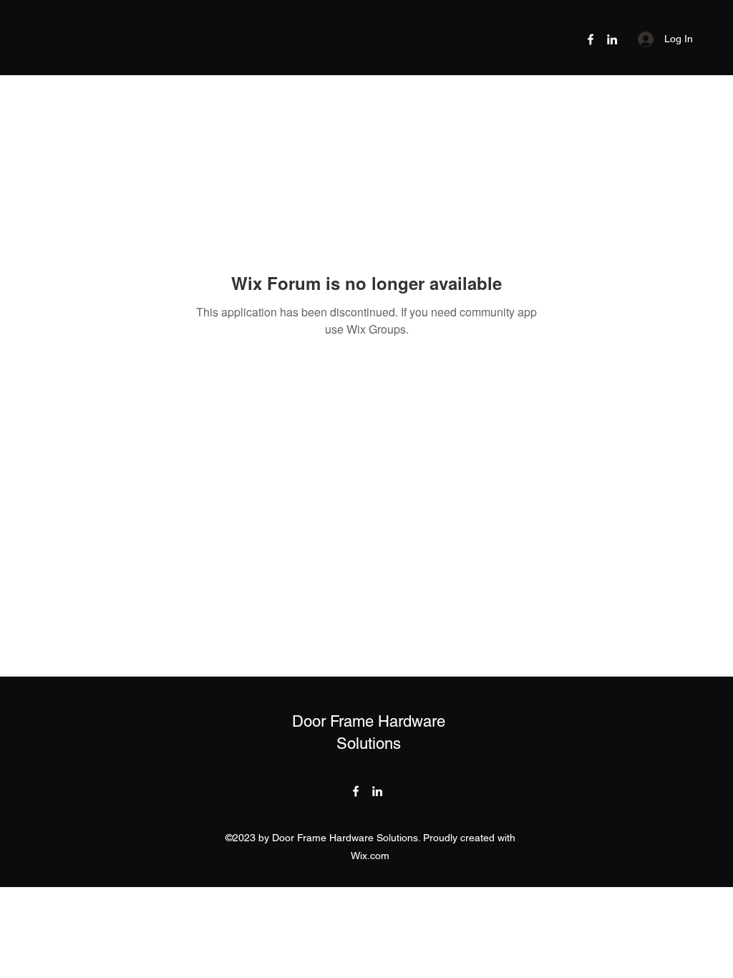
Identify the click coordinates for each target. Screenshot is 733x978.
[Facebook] (590, 39)
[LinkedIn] (612, 39)
